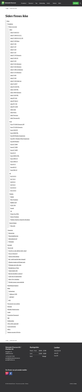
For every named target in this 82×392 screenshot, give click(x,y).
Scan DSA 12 (13, 170)
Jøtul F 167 (13, 52)
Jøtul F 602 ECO (14, 32)
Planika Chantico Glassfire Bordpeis (20, 219)
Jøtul (10, 29)
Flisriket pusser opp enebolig (16, 282)
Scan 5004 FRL (14, 133)
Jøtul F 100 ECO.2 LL (16, 35)
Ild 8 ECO (12, 182)
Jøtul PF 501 (13, 98)
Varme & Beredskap (13, 256)
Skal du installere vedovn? (15, 273)
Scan (10, 121)
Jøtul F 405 (13, 75)
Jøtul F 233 (13, 61)
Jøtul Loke (13, 109)
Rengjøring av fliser (13, 268)
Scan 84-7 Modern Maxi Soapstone (19, 138)
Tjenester (30, 3)
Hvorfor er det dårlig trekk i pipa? (17, 251)
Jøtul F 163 (13, 49)
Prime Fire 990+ (14, 214)
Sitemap (9, 306)
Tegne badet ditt (13, 270)
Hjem (7, 21)
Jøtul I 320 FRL (14, 89)
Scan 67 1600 (14, 150)
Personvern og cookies (13, 303)
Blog (8, 288)
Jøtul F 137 (13, 47)
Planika (11, 194)
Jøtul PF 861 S (14, 101)
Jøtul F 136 (13, 44)
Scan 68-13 (13, 167)
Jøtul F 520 (13, 78)
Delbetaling (42, 3)
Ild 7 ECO (12, 179)
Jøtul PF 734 (13, 104)
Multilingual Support (12, 285)
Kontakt (76, 3)
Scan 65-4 (13, 153)
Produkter (23, 3)
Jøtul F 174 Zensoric (15, 55)
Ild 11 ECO (13, 190)
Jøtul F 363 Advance (15, 67)
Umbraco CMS (13, 294)
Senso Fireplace (14, 217)
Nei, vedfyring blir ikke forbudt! (17, 259)
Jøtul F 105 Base (14, 41)
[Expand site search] (80, 3)
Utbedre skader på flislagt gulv (16, 262)
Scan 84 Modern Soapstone (17, 136)
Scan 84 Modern (14, 141)
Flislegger (11, 241)
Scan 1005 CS (14, 158)
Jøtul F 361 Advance (15, 64)
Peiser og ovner (12, 27)
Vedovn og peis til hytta (54, 4)
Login (8, 312)
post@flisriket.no (10, 360)
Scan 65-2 (13, 164)
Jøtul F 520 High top (15, 81)
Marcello (12, 226)
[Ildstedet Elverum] (8, 2)
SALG (59, 3)
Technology (11, 291)
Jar (11, 211)
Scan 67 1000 (14, 144)
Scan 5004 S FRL (14, 156)
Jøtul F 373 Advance (15, 72)
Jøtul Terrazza (14, 115)
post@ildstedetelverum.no (12, 358)
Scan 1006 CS (14, 161)
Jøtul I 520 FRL (14, 95)
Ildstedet (56, 350)
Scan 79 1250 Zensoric (16, 127)
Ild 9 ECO (12, 185)
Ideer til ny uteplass (13, 279)
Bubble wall (13, 202)
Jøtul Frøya (13, 112)
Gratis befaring (49, 4)
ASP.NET (11, 297)
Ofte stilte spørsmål (12, 323)
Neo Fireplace (14, 199)
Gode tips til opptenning (15, 276)
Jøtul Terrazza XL (15, 118)
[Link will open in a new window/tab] (7, 373)
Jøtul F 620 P (13, 84)
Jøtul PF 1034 (14, 106)
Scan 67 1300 (14, 147)
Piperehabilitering (13, 236)
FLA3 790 (13, 205)
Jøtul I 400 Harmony (15, 92)
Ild (10, 173)
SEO (9, 300)
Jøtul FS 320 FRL (14, 87)
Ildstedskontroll (12, 239)
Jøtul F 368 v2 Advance (16, 69)
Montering (11, 233)
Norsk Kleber (13, 223)
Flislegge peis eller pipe (14, 265)
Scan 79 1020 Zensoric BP (17, 124)
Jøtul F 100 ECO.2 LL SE (16, 38)
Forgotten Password (13, 315)
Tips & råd (36, 4)
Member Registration (13, 309)
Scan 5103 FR (14, 130)
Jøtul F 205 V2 (14, 58)
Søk (8, 318)
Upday (75, 383)
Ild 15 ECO (13, 176)
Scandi (12, 208)
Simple (12, 197)
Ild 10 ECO (13, 187)
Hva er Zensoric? (13, 253)
